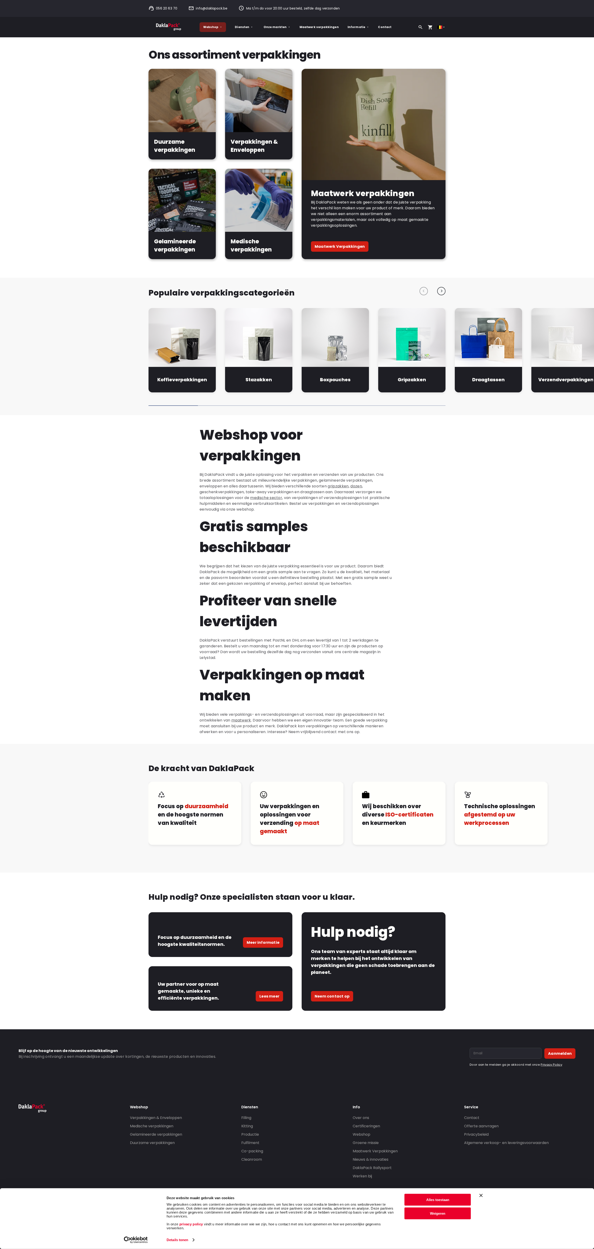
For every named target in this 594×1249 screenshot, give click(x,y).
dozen (356, 486)
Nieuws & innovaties (370, 1159)
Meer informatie (263, 942)
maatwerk (241, 720)
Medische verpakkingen (151, 1126)
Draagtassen (488, 379)
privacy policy (190, 1224)
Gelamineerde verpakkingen (156, 1134)
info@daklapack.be (211, 8)
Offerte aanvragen (481, 1126)
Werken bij (362, 1176)
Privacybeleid (476, 1134)
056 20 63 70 (166, 8)
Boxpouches (335, 379)
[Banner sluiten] (481, 1195)
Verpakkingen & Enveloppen (156, 1117)
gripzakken (338, 486)
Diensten (242, 27)
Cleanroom (251, 1159)
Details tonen (177, 1240)
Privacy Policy (551, 1064)
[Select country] (441, 27)
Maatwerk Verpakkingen (340, 246)
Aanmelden (560, 1053)
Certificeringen (366, 1126)
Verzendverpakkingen (565, 379)
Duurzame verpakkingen (152, 1142)
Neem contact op (332, 996)
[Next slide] (441, 291)
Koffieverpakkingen (182, 379)
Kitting (247, 1126)
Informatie (356, 27)
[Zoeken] (420, 27)
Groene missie (366, 1142)
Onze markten (275, 27)
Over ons (361, 1117)
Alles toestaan (437, 1200)
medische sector (266, 497)
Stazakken (258, 379)
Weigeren (437, 1213)
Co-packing (252, 1151)
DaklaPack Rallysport (372, 1167)
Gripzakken (412, 379)
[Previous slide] (424, 291)
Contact (384, 27)
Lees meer (269, 996)
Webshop (210, 27)
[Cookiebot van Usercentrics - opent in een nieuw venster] (136, 1239)
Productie (250, 1134)
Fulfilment (250, 1142)
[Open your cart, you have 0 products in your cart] (430, 27)
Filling (246, 1117)
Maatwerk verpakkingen (319, 27)
